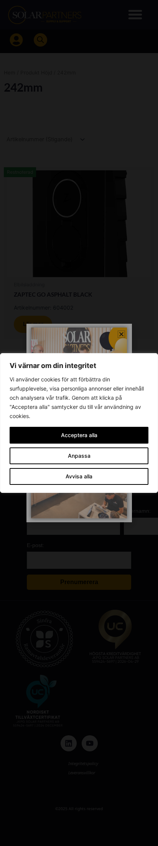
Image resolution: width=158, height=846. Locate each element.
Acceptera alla (79, 435)
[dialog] (79, 423)
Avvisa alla (79, 476)
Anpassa (79, 455)
